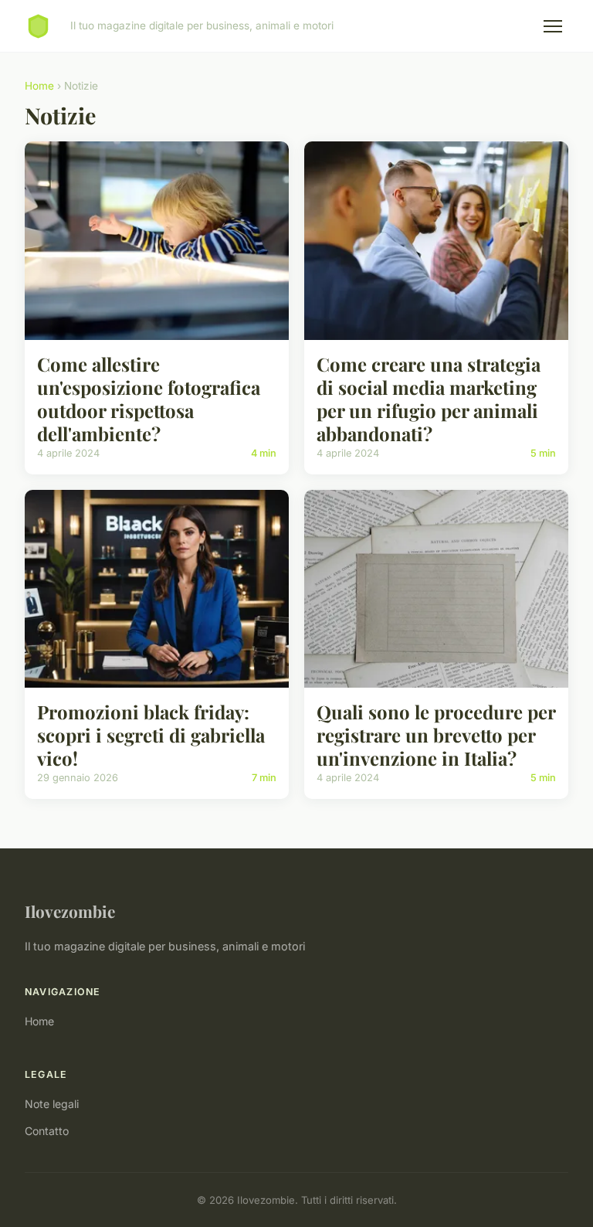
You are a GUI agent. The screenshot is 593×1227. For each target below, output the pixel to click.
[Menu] (552, 26)
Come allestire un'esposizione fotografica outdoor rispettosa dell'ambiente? (148, 399)
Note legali (52, 1103)
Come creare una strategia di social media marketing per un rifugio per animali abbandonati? (428, 399)
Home (39, 86)
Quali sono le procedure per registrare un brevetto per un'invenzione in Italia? (436, 734)
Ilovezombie (70, 911)
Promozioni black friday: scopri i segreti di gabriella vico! (151, 734)
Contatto (47, 1130)
